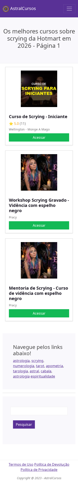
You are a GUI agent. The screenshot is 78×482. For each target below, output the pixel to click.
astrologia (21, 360)
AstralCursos (22, 8)
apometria (54, 365)
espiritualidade (43, 376)
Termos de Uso (21, 464)
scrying (37, 360)
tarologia (20, 371)
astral (34, 371)
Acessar (39, 137)
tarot (40, 365)
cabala (46, 371)
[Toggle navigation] (69, 8)
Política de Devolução (51, 464)
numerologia (23, 365)
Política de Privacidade (39, 469)
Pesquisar (24, 424)
